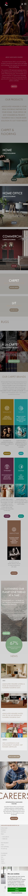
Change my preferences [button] (16, 892)
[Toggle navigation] (25, 3)
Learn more (6, 633)
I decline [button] (17, 890)
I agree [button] (16, 888)
